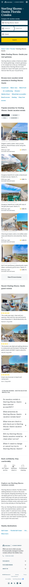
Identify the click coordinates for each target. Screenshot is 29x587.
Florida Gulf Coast (16, 530)
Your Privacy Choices (17, 578)
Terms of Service (14, 576)
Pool (4, 117)
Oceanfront (4, 88)
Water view (13, 88)
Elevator (17, 91)
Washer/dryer (5, 94)
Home (3, 49)
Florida (12, 49)
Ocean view (14, 117)
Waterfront (22, 88)
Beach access (5, 97)
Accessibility (8, 578)
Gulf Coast (4, 530)
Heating (14, 97)
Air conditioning (8, 91)
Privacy (25, 574)
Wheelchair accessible (19, 94)
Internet (15, 115)
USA (7, 49)
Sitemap (17, 574)
